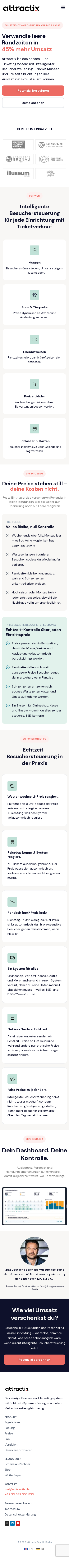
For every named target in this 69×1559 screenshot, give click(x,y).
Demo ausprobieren (18, 1450)
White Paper (13, 1475)
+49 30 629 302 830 (19, 1494)
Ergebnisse (12, 1422)
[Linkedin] (12, 1523)
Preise (9, 1433)
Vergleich (11, 1444)
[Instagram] (7, 1523)
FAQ (7, 1439)
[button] (63, 7)
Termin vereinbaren (18, 1503)
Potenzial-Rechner (17, 1464)
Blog (8, 1470)
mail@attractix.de (17, 1489)
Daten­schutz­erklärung (20, 1514)
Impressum (12, 1509)
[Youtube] (18, 1523)
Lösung (10, 1428)
